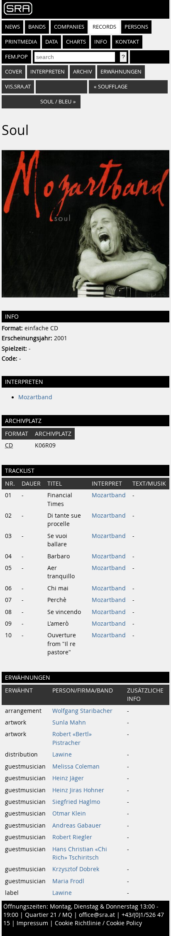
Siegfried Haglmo (76, 802)
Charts (76, 41)
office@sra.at (97, 915)
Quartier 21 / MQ (48, 915)
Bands (37, 26)
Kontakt (127, 41)
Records (104, 26)
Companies (69, 26)
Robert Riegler (72, 837)
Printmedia (21, 41)
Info (100, 41)
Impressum (32, 923)
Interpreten (47, 71)
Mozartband (35, 397)
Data (51, 41)
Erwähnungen (121, 71)
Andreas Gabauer (76, 825)
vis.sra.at (18, 86)
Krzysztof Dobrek (75, 869)
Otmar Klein (69, 813)
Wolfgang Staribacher (82, 711)
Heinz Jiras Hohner (78, 790)
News (12, 26)
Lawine (62, 754)
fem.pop (16, 56)
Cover (13, 71)
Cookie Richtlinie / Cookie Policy (98, 923)
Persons (136, 26)
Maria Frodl (68, 881)
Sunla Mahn (69, 722)
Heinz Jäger (68, 778)
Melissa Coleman (76, 766)
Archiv (82, 71)
